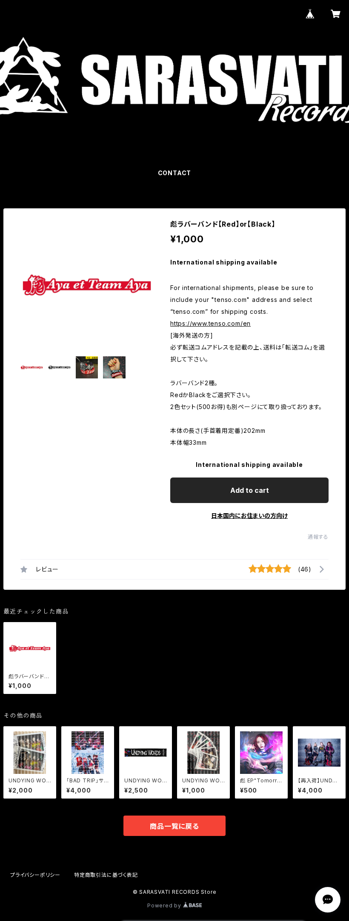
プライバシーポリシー (35, 875)
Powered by (165, 905)
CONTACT (175, 172)
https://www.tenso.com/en (210, 323)
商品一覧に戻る (174, 826)
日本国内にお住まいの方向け (249, 515)
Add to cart (249, 490)
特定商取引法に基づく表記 (106, 875)
